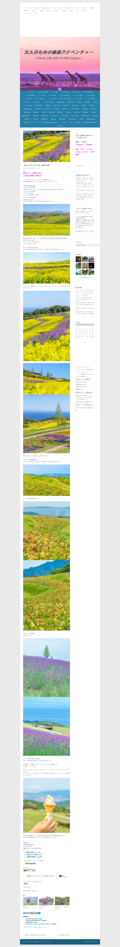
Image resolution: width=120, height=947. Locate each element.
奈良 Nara (93, 112)
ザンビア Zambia (78, 98)
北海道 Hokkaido (61, 102)
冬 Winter (84, 384)
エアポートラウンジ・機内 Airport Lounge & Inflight (45, 122)
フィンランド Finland (52, 98)
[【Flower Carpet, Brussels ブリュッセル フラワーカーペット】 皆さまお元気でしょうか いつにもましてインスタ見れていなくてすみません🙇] (91, 259)
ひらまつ (36, 13)
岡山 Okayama (54, 115)
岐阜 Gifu (94, 108)
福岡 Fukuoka (45, 119)
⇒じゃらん (89, 149)
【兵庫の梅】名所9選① (43, 905)
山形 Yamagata (28, 105)
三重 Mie (44, 112)
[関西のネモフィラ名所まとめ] (30, 901)
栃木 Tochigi (57, 105)
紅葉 (87, 408)
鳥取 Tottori (35, 115)
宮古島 (84, 395)
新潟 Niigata (38, 108)
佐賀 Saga (53, 119)
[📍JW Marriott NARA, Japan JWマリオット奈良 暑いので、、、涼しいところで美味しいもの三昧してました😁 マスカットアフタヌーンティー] (85, 266)
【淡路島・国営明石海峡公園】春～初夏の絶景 (35, 920)
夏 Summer (79, 395)
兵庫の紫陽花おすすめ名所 (31, 922)
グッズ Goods (63, 122)
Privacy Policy (69, 7)
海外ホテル (26, 10)
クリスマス (81, 372)
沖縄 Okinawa (27, 122)
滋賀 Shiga (60, 112)
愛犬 (90, 395)
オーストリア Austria (77, 95)
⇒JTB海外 (88, 144)
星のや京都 (78, 397)
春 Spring (78, 402)
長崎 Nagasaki (62, 119)
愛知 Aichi (36, 112)
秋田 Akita (95, 102)
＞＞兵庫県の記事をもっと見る (33, 856)
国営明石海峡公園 (27, 181)
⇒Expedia (79, 144)
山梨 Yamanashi (75, 108)
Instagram (54, 7)
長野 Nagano (85, 108)
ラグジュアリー (78, 374)
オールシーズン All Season (84, 369)
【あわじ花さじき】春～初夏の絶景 (36, 165)
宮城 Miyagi (87, 102)
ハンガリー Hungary (90, 95)
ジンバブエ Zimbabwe (90, 98)
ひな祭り (77, 367)
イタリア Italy (55, 91)
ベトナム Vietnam (36, 102)
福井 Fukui (65, 108)
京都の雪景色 (78, 376)
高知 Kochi (35, 119)
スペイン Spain (41, 95)
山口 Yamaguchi (75, 115)
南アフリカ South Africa (65, 98)
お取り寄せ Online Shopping (90, 122)
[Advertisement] (60, 24)
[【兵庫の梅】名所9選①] (46, 901)
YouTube (61, 7)
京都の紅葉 (88, 374)
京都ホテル (49, 10)
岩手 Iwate (79, 102)
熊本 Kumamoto (72, 119)
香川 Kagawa (95, 115)
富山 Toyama (47, 108)
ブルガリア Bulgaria (39, 98)
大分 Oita (81, 119)
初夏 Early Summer (42, 927)
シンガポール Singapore (48, 102)
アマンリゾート (27, 13)
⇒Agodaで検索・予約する (32, 175)
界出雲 (77, 407)
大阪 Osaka (76, 112)
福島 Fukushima (39, 105)
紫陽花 (91, 407)
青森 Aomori (71, 102)
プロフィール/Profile (34, 7)
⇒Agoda (83, 142)
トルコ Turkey (28, 98)
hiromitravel (38, 168)
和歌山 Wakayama (26, 115)
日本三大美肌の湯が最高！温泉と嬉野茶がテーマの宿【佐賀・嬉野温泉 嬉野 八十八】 (85, 304)
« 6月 (84, 342)
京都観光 (64, 10)
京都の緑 (92, 374)
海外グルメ (34, 10)
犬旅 (78, 10)
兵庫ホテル (85, 382)
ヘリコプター (87, 372)
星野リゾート (84, 10)
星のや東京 (83, 397)
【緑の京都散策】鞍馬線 (64, 935)
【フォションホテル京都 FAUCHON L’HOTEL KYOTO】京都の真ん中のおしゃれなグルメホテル (85, 299)
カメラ (71, 122)
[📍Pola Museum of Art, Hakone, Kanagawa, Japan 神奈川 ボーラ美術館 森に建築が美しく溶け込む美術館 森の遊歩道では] (78, 272)
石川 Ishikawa (57, 108)
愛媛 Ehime (27, 119)
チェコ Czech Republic (64, 95)
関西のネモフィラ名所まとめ (28, 905)
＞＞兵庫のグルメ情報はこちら (33, 854)
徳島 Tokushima (85, 115)
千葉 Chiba (84, 105)
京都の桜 (83, 374)
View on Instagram (85, 277)
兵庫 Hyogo (85, 112)
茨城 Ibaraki (48, 105)
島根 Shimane (45, 115)
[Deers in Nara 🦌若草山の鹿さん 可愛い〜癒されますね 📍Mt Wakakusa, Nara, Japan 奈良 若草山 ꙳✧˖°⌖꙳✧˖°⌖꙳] (78, 266)
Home (25, 7)
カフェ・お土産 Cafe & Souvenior (31, 194)
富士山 (88, 395)
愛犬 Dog (78, 122)
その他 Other (60, 125)
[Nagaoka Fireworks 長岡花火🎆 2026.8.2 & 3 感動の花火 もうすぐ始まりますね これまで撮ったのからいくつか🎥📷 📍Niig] (91, 266)
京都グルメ (56, 10)
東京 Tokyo (92, 105)
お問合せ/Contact (45, 7)
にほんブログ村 (26, 887)
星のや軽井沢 (78, 399)
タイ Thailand (25, 102)
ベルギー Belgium (76, 91)
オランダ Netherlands (88, 91)
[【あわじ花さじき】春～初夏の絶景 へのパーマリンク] (46, 146)
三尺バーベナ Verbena (29, 193)
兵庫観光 (35, 927)
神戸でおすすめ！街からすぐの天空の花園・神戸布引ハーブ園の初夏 (40, 923)
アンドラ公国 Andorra (30, 95)
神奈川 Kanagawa (28, 108)
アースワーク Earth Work (29, 187)
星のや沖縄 (88, 397)
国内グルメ (85, 7)
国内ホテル (77, 7)
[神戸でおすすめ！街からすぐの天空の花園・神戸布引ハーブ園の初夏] (62, 901)
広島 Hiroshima (64, 115)
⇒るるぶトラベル (82, 152)
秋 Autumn (82, 408)
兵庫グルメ (71, 10)
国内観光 (93, 7)
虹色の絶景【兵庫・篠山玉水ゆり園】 (33, 918)
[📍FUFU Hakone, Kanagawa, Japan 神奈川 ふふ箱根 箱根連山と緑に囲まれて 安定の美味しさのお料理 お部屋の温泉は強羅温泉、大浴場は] (91, 272)
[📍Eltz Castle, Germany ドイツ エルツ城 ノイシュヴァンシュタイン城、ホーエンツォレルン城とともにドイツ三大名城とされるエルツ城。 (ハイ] (85, 259)
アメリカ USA (30, 91)
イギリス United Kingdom (42, 91)
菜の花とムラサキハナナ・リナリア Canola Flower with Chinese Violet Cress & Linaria (43, 189)
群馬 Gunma (66, 105)
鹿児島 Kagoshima (91, 119)
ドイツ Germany (52, 95)
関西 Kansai (51, 112)
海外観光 (42, 10)
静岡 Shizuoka (27, 112)
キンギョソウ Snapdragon (30, 191)
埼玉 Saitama (75, 105)
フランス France (64, 91)
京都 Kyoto (68, 112)
